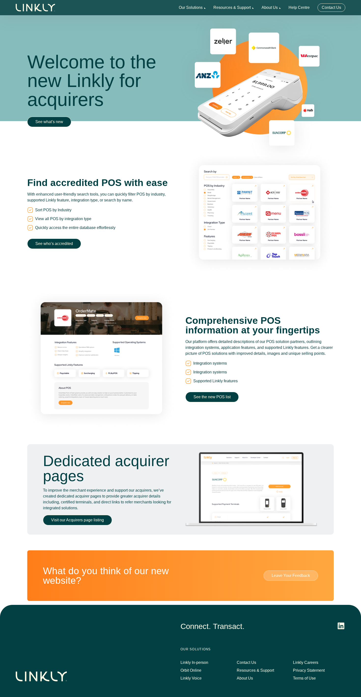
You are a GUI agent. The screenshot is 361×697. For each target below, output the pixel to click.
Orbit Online (190, 670)
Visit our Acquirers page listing (77, 520)
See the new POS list (212, 397)
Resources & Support (232, 7)
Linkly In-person (194, 662)
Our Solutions (191, 7)
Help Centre (299, 7)
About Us (270, 7)
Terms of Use (304, 678)
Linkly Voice (191, 678)
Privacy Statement (309, 670)
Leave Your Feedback (291, 575)
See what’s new (49, 122)
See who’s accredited (54, 244)
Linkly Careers (305, 662)
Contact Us (331, 7)
